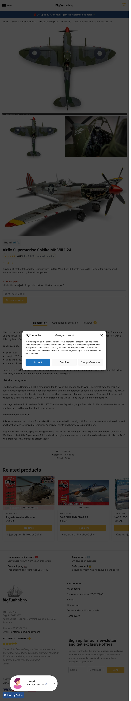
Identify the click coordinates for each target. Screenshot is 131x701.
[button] (101, 335)
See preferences (90, 362)
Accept (38, 362)
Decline (64, 362)
